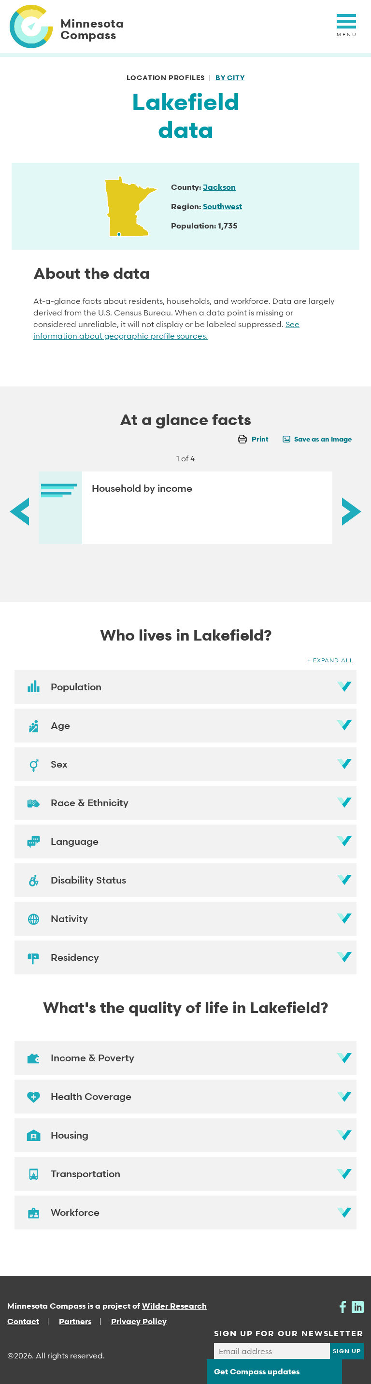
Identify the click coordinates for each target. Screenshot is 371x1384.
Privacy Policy (139, 1321)
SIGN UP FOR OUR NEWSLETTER (289, 1333)
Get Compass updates (257, 1371)
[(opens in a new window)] (343, 1306)
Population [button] (76, 687)
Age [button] (60, 725)
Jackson (219, 187)
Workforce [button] (75, 1212)
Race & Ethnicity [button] (89, 803)
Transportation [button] (85, 1174)
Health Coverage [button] (91, 1096)
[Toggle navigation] (346, 27)
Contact (23, 1321)
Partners (75, 1321)
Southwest (222, 206)
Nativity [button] (69, 919)
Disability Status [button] (88, 880)
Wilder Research (174, 1306)
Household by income (142, 488)
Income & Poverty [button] (92, 1058)
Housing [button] (69, 1135)
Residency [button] (75, 957)
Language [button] (75, 841)
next (351, 511)
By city (230, 77)
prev (19, 511)
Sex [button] (59, 764)
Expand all (333, 660)
